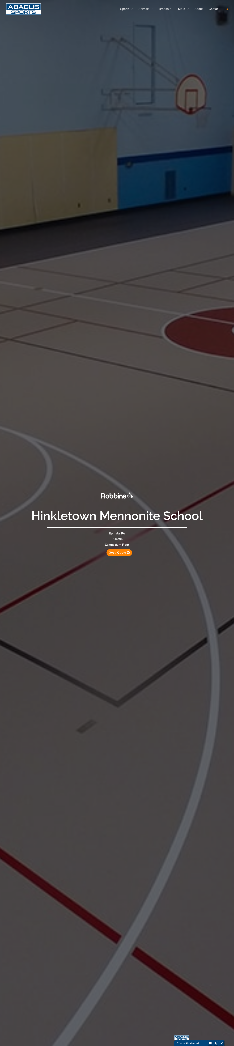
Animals (143, 9)
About (199, 9)
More (181, 9)
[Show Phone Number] (216, 1043)
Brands (164, 9)
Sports (124, 9)
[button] (227, 8)
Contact (214, 9)
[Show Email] (210, 1043)
